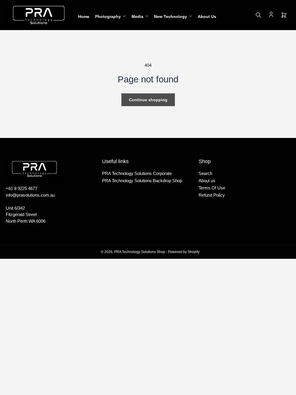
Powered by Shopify (183, 252)
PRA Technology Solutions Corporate (137, 173)
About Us (207, 16)
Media (137, 16)
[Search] (258, 15)
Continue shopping (148, 99)
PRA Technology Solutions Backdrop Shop (142, 180)
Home (83, 16)
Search (205, 173)
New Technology (170, 16)
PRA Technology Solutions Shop (139, 252)
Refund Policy (212, 195)
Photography (108, 16)
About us (207, 180)
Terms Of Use (212, 187)
